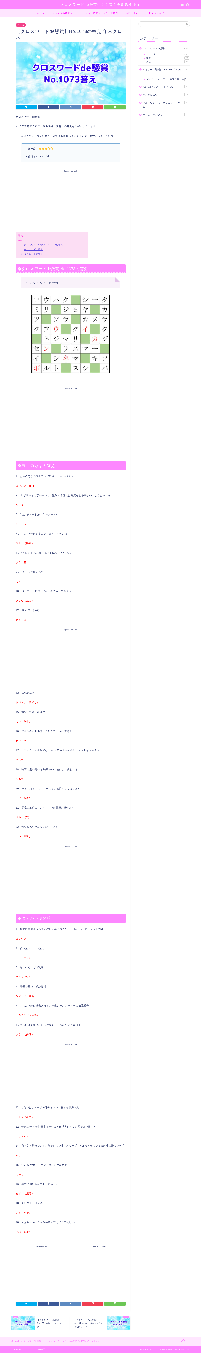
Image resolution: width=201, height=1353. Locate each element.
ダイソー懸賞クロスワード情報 (100, 13)
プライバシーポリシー (23, 1349)
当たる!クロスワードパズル (165, 86)
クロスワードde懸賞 (165, 48)
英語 (167, 62)
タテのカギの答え (33, 254)
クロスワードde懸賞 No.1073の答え (43, 244)
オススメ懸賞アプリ (63, 13)
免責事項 (41, 1349)
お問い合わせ (133, 13)
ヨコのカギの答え (33, 249)
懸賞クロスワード (165, 94)
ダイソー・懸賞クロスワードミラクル (165, 71)
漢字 (167, 58)
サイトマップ (156, 13)
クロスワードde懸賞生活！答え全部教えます (100, 4)
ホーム (41, 13)
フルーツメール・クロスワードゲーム (165, 104)
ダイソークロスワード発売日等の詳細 (166, 79)
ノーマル (20, 25)
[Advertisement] (71, 200)
